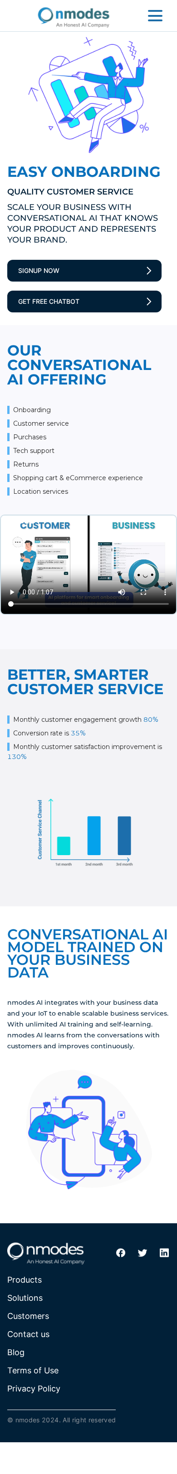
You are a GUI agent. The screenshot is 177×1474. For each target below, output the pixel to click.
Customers (28, 1316)
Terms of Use (33, 1370)
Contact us (28, 1334)
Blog (16, 1352)
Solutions (25, 1298)
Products (24, 1279)
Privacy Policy (33, 1388)
